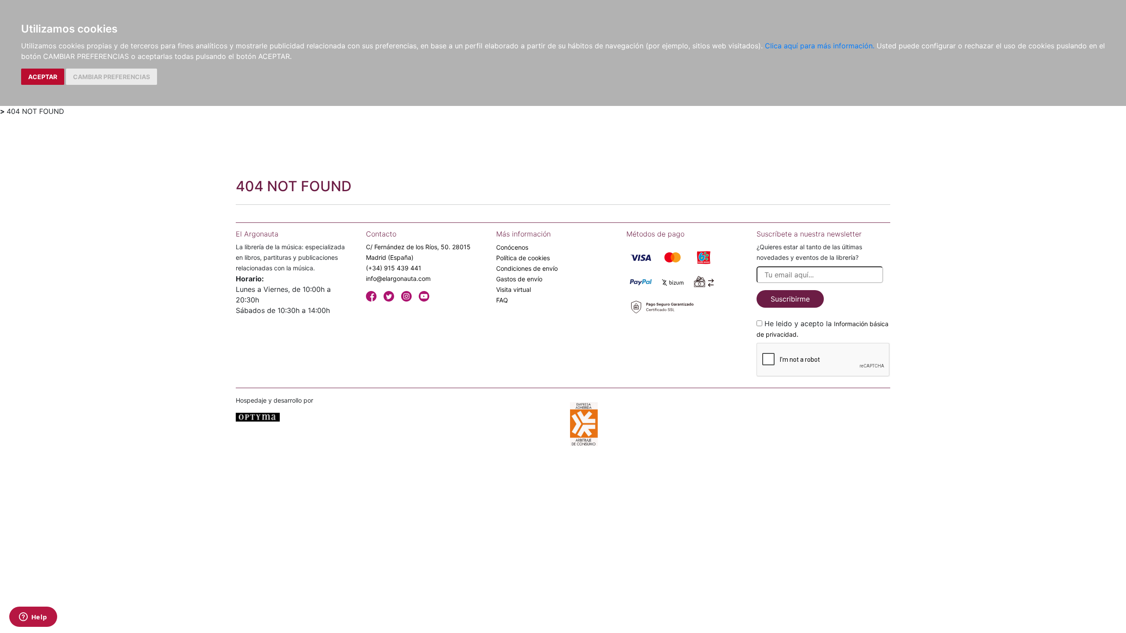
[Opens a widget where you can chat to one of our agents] (33, 618)
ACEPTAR (42, 76)
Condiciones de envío (527, 268)
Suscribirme (790, 299)
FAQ (502, 300)
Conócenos (512, 247)
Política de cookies (523, 258)
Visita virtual (513, 289)
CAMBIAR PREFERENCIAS (111, 76)
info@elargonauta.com (398, 278)
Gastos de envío (519, 279)
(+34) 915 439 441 (393, 268)
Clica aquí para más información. (819, 45)
